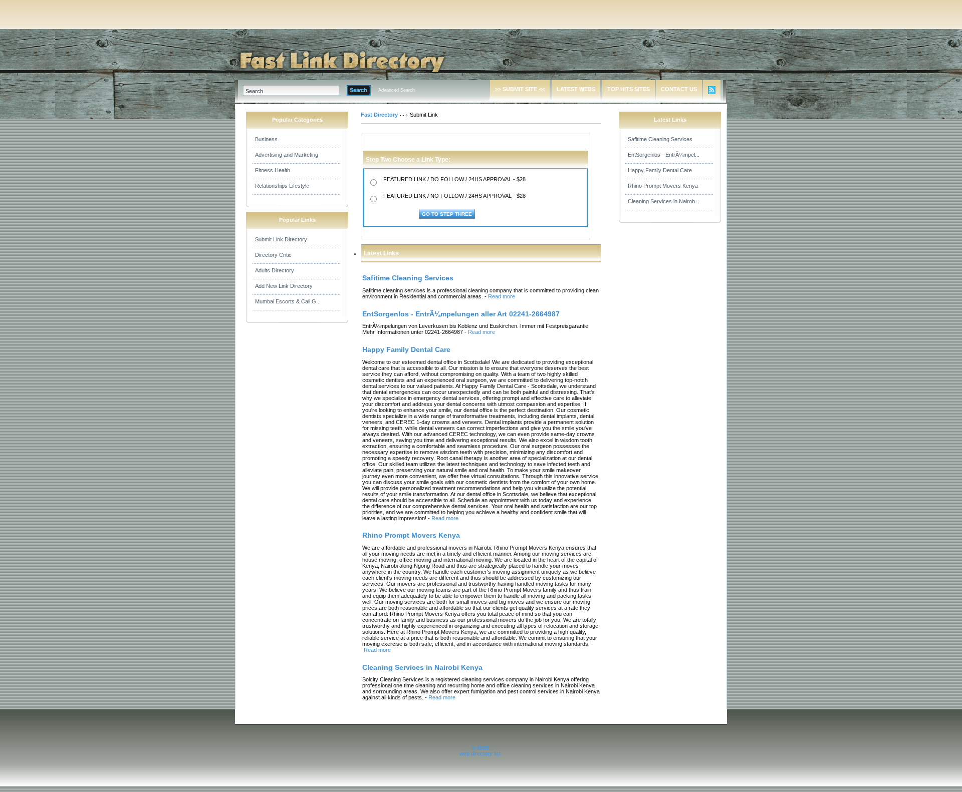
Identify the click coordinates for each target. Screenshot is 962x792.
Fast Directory (379, 115)
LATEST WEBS (576, 89)
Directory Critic (273, 255)
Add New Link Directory (284, 286)
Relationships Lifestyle (282, 186)
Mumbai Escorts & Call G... (288, 301)
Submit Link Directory (281, 239)
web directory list (480, 753)
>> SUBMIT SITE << (520, 89)
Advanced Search (396, 90)
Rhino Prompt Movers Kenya (663, 186)
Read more (501, 296)
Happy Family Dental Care (660, 170)
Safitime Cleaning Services (660, 139)
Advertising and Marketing (286, 155)
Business (266, 139)
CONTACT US (679, 89)
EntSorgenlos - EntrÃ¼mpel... (663, 155)
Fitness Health (272, 170)
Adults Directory (274, 270)
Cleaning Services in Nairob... (663, 201)
